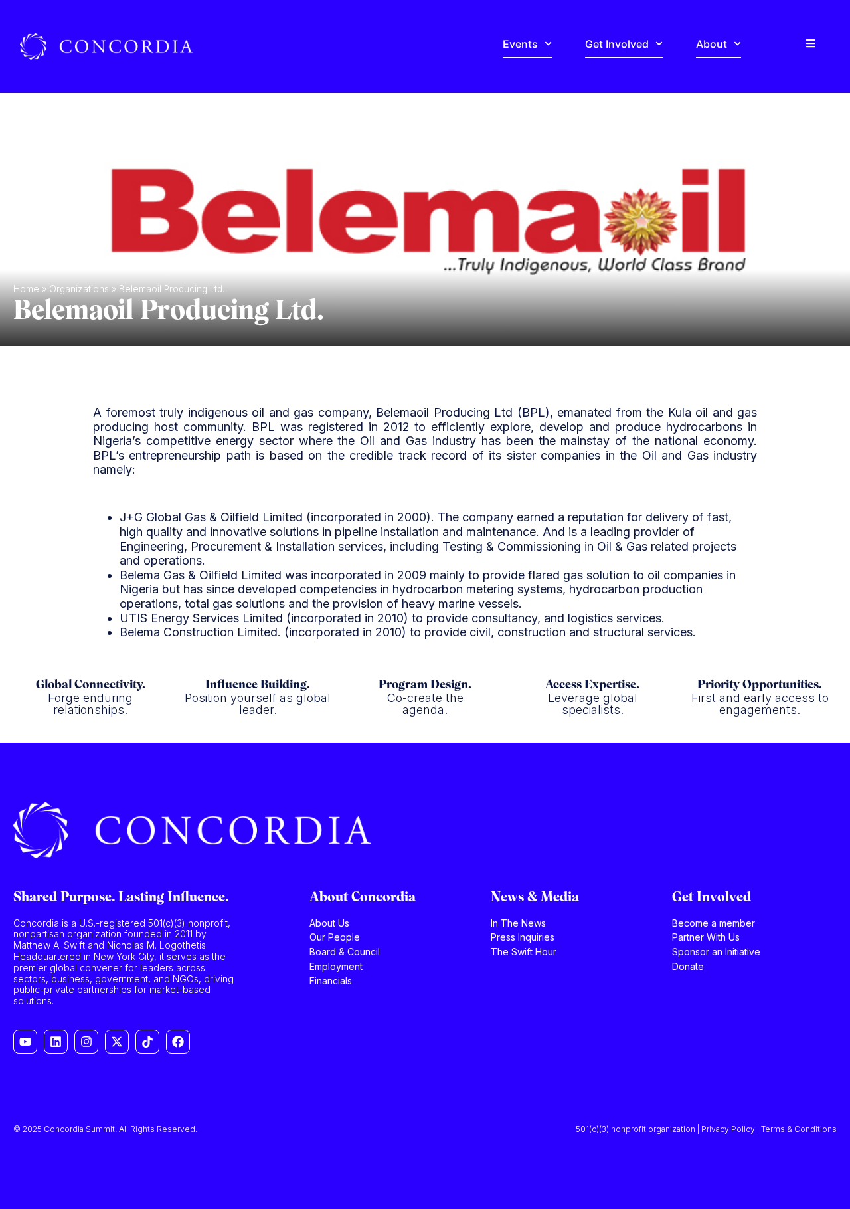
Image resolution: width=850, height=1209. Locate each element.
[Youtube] (25, 1042)
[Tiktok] (147, 1042)
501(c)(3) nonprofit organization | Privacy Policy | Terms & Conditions (706, 1129)
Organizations (79, 289)
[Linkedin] (56, 1042)
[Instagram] (86, 1042)
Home (26, 289)
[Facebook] (178, 1042)
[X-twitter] (117, 1042)
